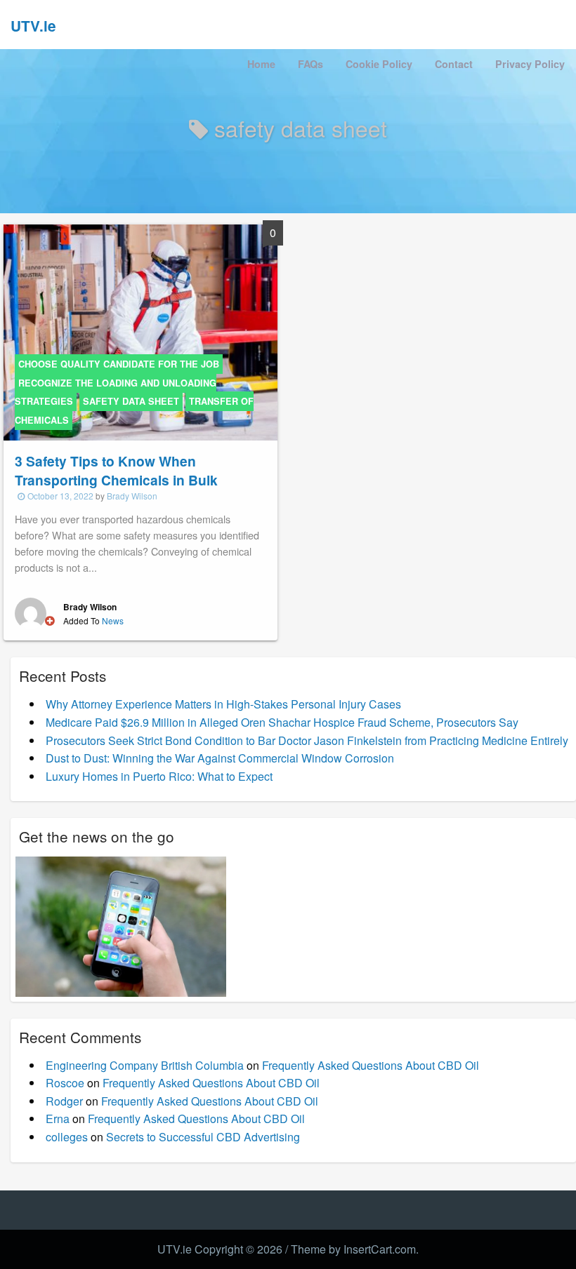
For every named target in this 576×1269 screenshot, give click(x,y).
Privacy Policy (530, 64)
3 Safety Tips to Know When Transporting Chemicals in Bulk (116, 470)
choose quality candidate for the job (118, 364)
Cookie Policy (379, 64)
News (113, 620)
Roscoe (65, 1083)
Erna (58, 1118)
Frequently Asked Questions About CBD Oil (370, 1065)
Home (261, 64)
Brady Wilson (132, 496)
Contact (454, 64)
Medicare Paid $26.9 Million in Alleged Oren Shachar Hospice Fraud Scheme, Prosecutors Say (282, 722)
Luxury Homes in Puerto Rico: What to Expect (159, 776)
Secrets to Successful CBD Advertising (203, 1137)
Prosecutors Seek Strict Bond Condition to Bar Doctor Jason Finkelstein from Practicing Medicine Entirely (307, 740)
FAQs (310, 64)
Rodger (64, 1101)
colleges (67, 1137)
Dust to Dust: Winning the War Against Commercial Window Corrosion (220, 758)
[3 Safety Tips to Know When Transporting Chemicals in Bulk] (140, 331)
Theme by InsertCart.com (353, 1249)
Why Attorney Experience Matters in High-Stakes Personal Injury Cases (223, 704)
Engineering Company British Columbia (145, 1065)
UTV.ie (33, 25)
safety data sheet (131, 401)
